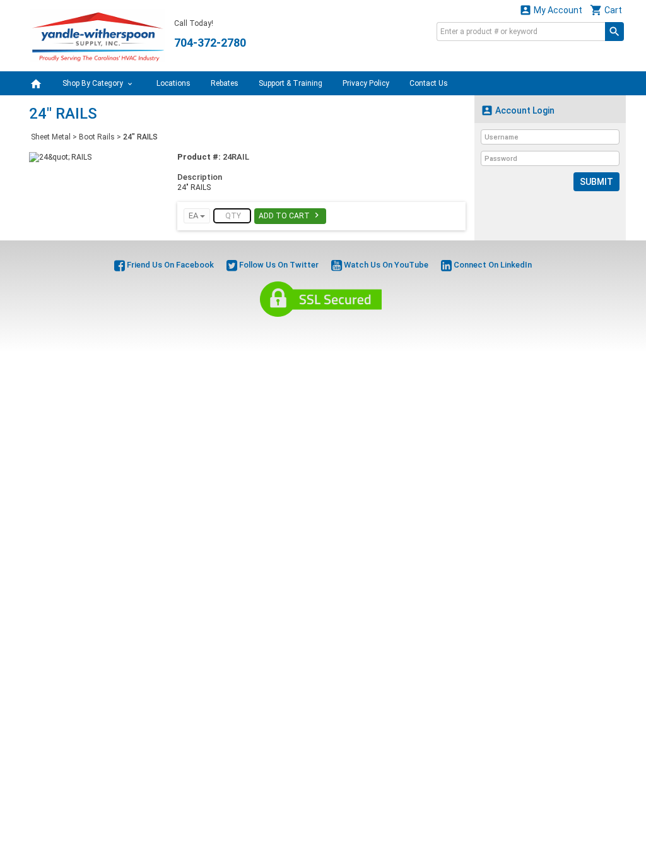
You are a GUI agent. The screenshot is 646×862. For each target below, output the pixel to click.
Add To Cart (290, 215)
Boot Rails (97, 137)
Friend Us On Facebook (169, 264)
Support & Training (290, 83)
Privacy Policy (366, 83)
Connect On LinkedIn (492, 264)
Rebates (224, 83)
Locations (173, 83)
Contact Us (428, 83)
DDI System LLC (387, 331)
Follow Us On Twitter (278, 264)
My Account (550, 10)
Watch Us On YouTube (385, 264)
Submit (596, 182)
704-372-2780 (210, 42)
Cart (606, 10)
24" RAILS (140, 137)
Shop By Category (93, 83)
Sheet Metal (51, 137)
